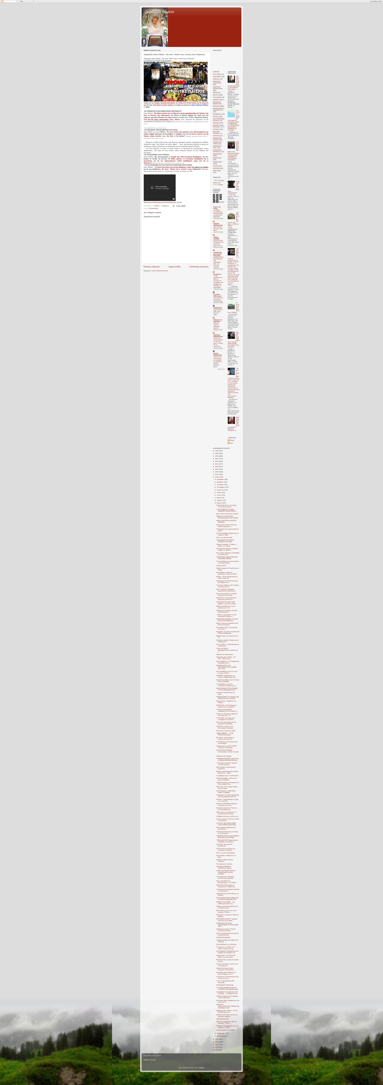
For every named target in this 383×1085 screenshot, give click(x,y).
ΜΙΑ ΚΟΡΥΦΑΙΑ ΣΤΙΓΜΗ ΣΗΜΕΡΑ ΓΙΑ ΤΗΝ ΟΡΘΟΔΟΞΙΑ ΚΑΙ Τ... (227, 689)
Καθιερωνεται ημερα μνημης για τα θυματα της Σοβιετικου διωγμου (217, 360)
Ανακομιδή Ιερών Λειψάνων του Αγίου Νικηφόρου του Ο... (226, 973)
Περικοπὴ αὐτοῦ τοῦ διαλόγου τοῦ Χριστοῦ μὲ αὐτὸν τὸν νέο (218, 243)
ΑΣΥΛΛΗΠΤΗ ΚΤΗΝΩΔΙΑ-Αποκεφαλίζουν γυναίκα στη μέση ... (227, 751)
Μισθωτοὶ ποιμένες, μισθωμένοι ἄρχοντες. (216, 325)
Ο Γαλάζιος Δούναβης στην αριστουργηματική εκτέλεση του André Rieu (218, 213)
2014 (217, 1042)
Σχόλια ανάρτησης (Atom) (160, 270)
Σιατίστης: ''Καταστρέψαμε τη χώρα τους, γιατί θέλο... (227, 800)
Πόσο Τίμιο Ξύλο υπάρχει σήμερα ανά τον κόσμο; (226, 787)
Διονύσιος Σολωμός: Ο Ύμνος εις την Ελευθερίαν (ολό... (226, 808)
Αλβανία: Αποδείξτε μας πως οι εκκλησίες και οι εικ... (226, 607)
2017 (217, 474)
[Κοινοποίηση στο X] (181, 206)
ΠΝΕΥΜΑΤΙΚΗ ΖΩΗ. (222, 1019)
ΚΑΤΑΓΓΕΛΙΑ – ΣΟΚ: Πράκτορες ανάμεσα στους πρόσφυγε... (226, 706)
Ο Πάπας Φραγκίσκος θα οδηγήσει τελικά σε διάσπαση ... (227, 997)
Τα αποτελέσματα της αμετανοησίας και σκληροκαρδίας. (227, 562)
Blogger (201, 1067)
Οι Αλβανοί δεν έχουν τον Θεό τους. (227, 816)
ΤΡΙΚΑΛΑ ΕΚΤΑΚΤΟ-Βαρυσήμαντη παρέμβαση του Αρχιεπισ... (227, 841)
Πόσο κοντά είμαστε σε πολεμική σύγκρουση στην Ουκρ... (226, 594)
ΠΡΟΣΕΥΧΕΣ (217, 158)
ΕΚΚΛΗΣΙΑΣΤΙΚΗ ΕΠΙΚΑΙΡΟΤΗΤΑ (218, 109)
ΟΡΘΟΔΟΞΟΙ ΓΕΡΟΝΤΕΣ (217, 150)
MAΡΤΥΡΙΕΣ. (217, 171)
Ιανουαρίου (220, 1036)
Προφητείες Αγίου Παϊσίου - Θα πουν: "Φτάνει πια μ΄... (226, 657)
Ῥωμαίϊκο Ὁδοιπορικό (217, 295)
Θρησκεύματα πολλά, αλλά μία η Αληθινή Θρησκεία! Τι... (226, 525)
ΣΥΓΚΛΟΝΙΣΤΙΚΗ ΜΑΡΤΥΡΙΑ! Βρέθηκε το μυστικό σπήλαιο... (226, 602)
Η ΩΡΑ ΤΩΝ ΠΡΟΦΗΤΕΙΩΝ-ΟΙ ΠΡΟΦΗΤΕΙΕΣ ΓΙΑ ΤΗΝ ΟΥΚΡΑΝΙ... (225, 872)
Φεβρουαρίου (221, 1033)
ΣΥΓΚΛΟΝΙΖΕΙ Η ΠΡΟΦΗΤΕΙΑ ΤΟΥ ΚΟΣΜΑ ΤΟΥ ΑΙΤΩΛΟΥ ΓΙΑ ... (227, 952)
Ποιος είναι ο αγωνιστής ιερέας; (226, 730)
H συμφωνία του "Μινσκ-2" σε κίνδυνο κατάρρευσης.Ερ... (225, 947)
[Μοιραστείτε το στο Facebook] (183, 206)
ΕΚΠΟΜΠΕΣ (217, 114)
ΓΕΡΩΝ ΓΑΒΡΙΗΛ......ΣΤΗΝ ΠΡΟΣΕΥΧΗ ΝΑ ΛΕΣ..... (224, 734)
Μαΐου (219, 498)
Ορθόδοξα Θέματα (159, 12)
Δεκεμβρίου (220, 479)
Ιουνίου (219, 495)
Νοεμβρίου (220, 482)
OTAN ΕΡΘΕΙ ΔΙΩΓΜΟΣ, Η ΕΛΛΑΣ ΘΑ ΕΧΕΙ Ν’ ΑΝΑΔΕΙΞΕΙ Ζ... (227, 619)
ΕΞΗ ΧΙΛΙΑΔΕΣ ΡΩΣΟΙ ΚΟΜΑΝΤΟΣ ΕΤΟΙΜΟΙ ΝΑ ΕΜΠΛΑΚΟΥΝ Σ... (227, 898)
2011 (217, 1050)
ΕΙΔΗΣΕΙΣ (216, 106)
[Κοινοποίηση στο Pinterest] (185, 206)
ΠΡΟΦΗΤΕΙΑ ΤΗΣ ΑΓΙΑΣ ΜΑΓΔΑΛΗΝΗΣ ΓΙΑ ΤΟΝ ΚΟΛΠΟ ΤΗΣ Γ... (227, 925)
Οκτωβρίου (220, 484)
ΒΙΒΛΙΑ (215, 92)
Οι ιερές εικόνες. (221, 565)
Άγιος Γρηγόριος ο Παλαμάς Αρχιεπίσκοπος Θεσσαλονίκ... (226, 590)
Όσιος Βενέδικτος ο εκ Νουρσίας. (226, 944)
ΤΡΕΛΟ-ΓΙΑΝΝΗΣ (216, 238)
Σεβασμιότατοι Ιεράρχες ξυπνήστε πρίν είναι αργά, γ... (226, 611)
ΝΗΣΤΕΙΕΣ (216, 135)
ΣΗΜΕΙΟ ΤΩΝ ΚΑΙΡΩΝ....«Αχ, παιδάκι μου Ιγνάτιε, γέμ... (225, 902)
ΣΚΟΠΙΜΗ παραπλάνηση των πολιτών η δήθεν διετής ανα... (226, 676)
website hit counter (149, 1060)
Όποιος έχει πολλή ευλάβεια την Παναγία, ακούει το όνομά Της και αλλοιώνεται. (218, 342)
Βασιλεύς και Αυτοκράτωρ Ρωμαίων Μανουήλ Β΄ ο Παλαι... (227, 772)
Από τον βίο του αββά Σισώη (218, 310)
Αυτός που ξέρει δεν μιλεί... (224, 537)
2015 (217, 1039)
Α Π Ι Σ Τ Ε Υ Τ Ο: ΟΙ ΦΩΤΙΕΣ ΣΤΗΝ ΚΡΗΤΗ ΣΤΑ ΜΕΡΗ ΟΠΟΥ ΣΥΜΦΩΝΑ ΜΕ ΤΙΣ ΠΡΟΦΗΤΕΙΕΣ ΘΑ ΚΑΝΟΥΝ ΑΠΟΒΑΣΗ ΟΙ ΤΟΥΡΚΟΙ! (233, 120)
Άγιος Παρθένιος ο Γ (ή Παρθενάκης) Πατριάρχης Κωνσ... (227, 662)
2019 (217, 469)
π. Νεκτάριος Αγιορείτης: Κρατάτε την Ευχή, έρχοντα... (226, 763)
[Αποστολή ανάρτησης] (173, 206)
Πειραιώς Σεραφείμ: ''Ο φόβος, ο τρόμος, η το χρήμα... (226, 545)
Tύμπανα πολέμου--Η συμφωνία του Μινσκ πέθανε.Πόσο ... (227, 783)
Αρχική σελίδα (175, 267)
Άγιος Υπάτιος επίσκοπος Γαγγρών (227, 513)
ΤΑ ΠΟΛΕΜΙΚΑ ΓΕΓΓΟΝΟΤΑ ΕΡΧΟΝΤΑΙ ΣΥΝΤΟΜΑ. (225, 540)
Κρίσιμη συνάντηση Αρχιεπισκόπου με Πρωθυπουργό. (227, 907)
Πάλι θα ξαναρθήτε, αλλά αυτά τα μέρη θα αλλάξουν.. (226, 779)
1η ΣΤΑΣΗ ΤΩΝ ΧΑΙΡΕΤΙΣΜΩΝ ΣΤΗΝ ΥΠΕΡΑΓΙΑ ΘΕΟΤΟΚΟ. (226, 824)
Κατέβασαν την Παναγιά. (224, 756)
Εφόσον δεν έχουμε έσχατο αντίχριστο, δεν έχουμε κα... (225, 969)
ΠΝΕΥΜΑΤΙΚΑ (217, 154)
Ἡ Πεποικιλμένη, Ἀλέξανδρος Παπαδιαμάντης (218, 299)
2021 (217, 464)
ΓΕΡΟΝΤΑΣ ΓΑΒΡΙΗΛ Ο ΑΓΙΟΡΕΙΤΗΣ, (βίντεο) (224, 867)
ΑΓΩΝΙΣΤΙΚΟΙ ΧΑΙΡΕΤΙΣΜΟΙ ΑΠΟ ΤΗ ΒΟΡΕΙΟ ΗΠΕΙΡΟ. (227, 557)
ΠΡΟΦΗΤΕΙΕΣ (153, 208)
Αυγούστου (220, 490)
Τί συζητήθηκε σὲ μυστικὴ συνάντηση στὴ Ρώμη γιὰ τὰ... (226, 684)
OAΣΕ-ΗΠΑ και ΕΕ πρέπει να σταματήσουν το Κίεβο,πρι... (226, 885)
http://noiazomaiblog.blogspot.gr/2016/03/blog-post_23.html (163, 202)
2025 (217, 453)
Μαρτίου (219, 503)
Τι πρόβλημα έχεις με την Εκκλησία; (227, 775)
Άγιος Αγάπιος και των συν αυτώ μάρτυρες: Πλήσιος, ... (226, 911)
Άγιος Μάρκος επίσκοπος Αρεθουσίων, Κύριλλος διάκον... (227, 573)
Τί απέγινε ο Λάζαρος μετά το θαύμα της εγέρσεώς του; (227, 585)
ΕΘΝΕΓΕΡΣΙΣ (217, 308)
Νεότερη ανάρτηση (152, 267)
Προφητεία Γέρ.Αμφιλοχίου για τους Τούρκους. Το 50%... (227, 1026)
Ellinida (232, 440)
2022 (217, 461)
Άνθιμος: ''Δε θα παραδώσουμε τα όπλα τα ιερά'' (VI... (227, 577)
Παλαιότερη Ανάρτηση (199, 267)
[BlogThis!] (179, 206)
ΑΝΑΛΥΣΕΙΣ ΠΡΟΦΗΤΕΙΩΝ (217, 87)
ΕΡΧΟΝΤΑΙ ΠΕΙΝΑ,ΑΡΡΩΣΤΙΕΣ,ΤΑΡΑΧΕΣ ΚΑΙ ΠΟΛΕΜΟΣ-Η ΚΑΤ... (227, 1006)
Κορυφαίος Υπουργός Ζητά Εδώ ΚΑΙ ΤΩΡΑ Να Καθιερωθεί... (227, 632)
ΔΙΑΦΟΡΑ (216, 100)
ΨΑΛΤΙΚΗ (216, 166)
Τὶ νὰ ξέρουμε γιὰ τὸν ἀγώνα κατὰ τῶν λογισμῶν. (226, 742)
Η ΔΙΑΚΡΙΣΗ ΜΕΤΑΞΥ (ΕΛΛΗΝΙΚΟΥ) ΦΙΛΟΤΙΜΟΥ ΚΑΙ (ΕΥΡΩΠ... (227, 836)
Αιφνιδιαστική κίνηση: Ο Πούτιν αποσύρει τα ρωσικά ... (226, 929)
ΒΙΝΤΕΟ (215, 95)
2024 (217, 456)
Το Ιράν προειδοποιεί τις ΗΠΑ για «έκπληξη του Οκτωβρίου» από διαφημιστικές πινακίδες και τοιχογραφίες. (218, 281)
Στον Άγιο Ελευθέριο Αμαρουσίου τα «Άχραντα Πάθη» (227, 534)
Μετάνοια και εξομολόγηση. (224, 654)
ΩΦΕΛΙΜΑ (216, 168)
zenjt (231, 443)
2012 (217, 1047)
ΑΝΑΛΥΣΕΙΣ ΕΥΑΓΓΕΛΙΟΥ (217, 82)
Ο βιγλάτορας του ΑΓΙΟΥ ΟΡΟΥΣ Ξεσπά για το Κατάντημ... (226, 746)
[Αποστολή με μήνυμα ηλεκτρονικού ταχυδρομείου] (177, 206)
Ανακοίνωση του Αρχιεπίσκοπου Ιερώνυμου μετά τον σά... (226, 598)
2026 (217, 451)
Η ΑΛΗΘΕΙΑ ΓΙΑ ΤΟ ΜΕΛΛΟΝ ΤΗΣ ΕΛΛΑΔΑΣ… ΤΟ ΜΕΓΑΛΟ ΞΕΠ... (227, 992)
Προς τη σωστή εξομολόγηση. (225, 853)
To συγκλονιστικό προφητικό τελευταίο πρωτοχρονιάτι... (225, 877)
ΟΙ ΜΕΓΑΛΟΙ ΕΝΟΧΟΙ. (223, 937)
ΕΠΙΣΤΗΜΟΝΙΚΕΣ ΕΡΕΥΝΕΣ (218, 119)
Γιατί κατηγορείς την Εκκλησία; (225, 1030)
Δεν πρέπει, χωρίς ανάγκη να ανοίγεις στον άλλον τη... (225, 738)
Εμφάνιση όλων (221, 369)
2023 (217, 458)
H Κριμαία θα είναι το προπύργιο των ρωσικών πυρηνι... (226, 506)
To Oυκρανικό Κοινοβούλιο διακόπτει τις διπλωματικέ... (227, 890)
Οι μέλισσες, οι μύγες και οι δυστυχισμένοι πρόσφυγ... (225, 727)
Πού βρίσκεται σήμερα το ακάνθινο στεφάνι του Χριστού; (227, 549)
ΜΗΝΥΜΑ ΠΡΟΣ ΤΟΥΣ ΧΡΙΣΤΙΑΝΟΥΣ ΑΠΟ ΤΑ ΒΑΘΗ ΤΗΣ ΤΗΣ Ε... (226, 667)
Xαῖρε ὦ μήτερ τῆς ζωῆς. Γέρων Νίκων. (218, 228)
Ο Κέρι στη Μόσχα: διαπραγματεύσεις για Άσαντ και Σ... (227, 650)
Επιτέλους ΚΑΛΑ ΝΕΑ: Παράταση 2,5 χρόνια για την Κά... (226, 804)
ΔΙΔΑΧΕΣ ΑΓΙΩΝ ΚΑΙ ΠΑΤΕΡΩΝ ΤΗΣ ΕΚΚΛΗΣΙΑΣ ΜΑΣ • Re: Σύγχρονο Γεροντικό (218, 262)
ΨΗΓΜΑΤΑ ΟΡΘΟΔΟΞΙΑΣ (218, 335)
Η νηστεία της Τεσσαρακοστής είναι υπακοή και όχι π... (227, 977)
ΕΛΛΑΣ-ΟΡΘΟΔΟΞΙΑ (217, 354)
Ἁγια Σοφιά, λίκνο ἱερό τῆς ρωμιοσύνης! (224, 845)
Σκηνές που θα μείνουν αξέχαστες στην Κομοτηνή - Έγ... (226, 714)
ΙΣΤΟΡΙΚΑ (216, 129)
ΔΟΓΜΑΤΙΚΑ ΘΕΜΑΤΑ (217, 103)
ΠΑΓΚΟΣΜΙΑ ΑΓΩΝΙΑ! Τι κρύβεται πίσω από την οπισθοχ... (226, 919)
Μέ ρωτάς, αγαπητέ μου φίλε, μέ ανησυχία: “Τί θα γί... (226, 1022)
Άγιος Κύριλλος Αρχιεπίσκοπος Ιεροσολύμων (226, 828)
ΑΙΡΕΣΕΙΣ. (216, 79)
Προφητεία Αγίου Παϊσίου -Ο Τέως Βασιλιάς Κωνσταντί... (227, 1011)
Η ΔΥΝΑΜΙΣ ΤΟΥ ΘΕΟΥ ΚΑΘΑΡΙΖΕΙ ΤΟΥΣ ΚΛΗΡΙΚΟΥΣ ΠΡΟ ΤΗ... (227, 795)
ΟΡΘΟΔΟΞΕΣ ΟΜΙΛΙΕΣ (217, 138)
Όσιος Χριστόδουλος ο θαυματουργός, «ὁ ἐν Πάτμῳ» (226, 881)
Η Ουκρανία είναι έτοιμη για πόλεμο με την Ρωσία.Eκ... (227, 832)
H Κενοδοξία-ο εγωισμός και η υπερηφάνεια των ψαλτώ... (225, 718)
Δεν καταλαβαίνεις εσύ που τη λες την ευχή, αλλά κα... (226, 672)
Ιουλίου (219, 492)
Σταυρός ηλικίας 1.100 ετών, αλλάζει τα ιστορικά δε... (227, 819)
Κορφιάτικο (217, 274)
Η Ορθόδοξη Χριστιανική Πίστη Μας (217, 254)
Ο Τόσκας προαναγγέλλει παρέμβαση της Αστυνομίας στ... (227, 710)
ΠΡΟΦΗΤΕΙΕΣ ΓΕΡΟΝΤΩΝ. (225, 985)
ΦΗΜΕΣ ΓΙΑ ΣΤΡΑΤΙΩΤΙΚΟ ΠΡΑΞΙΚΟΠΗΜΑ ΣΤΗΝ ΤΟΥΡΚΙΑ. (227, 517)
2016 (217, 477)
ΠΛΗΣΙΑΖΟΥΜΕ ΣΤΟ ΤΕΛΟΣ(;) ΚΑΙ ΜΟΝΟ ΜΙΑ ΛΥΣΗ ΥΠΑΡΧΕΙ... (227, 697)
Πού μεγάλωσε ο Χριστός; (224, 864)
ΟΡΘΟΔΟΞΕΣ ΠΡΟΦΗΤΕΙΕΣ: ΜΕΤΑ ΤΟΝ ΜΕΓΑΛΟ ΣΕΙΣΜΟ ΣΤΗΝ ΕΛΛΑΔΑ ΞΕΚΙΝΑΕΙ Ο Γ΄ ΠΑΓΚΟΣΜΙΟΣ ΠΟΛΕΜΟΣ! (233, 151)
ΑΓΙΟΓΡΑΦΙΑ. (217, 76)
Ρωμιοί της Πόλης (217, 207)
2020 (217, 466)
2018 (217, 472)
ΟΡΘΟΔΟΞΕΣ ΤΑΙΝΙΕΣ (217, 142)
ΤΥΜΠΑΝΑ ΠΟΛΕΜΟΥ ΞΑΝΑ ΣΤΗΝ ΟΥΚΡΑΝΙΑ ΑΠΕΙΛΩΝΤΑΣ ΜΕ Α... (227, 759)
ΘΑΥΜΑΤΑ (216, 123)
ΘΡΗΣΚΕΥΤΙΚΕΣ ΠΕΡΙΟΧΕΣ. (218, 126)
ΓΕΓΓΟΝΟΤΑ (217, 97)
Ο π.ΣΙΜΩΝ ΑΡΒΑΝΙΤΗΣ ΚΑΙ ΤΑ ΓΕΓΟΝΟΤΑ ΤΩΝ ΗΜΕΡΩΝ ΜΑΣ (227, 988)
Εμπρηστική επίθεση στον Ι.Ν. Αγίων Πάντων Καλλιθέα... (227, 680)
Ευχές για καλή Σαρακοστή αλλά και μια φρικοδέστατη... (227, 934)
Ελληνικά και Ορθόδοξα (217, 320)
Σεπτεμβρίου (221, 487)
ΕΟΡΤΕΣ (216, 116)
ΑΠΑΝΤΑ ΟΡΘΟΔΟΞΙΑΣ (218, 224)
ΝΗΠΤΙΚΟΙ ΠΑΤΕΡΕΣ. (216, 132)
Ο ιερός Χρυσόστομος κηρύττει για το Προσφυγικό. (227, 964)
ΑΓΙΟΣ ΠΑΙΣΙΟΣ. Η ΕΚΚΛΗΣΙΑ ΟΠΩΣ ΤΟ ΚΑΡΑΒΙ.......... (225, 791)
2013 (217, 1044)
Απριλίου (220, 500)
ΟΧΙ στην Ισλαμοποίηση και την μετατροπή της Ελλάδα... (226, 723)
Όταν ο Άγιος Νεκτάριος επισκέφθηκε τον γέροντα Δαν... (227, 553)
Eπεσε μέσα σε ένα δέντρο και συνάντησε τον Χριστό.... (225, 849)
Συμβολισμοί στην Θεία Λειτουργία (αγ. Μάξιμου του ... (227, 581)
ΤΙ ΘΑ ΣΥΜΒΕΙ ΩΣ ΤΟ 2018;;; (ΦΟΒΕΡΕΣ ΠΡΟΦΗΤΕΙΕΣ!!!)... (226, 510)
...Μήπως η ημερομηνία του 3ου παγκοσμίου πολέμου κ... (226, 615)
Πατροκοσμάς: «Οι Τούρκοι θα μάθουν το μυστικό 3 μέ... (225, 956)
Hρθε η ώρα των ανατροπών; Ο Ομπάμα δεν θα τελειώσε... (226, 812)
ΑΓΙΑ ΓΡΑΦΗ (217, 74)
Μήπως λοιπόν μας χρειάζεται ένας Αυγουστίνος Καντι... (227, 624)
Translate (220, 184)
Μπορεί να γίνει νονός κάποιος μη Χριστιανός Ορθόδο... (226, 1015)
